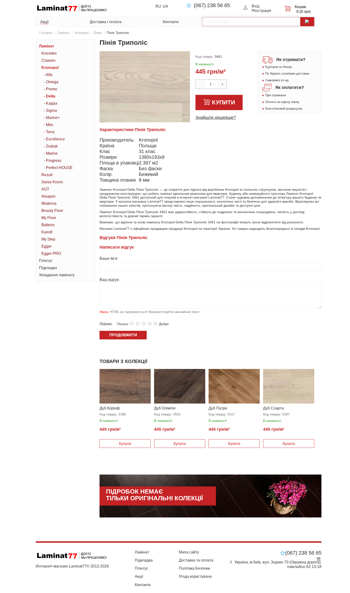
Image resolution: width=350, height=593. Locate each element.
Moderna (48, 203)
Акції (44, 22)
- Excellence (54, 139)
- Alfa (48, 75)
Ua (165, 6)
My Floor (48, 218)
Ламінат (63, 33)
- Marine (51, 153)
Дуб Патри (218, 408)
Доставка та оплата (196, 560)
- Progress (52, 160)
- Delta (49, 96)
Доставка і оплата (105, 22)
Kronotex (49, 53)
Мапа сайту (189, 552)
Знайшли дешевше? (215, 117)
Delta (98, 33)
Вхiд (255, 6)
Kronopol (82, 33)
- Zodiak (51, 146)
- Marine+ (52, 118)
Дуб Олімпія (164, 408)
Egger (46, 246)
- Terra (49, 132)
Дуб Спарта (273, 408)
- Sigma (50, 110)
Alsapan (48, 196)
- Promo (50, 89)
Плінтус (46, 261)
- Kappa (50, 103)
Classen (48, 60)
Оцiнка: (106, 324)
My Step (48, 239)
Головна (45, 33)
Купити (223, 102)
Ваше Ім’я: (109, 258)
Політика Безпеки (194, 568)
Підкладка (48, 268)
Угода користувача (195, 576)
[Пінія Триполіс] (165, 116)
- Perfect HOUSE (58, 168)
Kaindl (46, 232)
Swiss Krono (52, 182)
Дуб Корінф (110, 408)
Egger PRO (51, 253)
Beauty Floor (52, 211)
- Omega (51, 82)
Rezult (46, 175)
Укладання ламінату (57, 275)
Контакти (171, 22)
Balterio (48, 225)
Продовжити (123, 335)
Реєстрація (261, 11)
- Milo (48, 125)
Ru (158, 6)
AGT (45, 189)
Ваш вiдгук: (110, 280)
